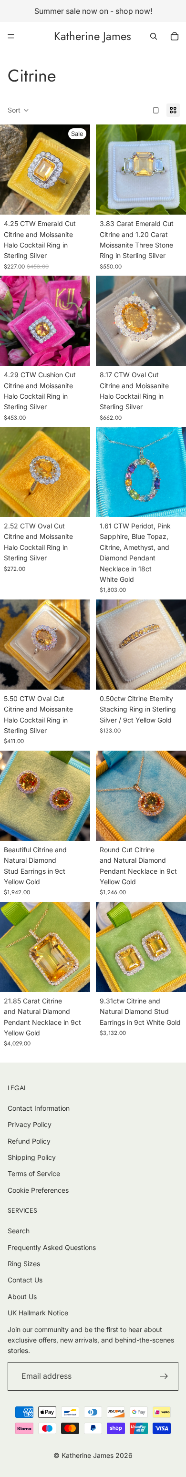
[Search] (153, 36)
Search (19, 1231)
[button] (18, 110)
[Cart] (174, 36)
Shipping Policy (32, 1157)
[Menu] (11, 36)
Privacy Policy (30, 1124)
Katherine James (88, 1455)
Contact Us (25, 1280)
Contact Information (39, 1108)
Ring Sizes (24, 1264)
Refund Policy (29, 1141)
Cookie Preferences (38, 1190)
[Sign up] (164, 1376)
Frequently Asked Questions (52, 1247)
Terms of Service (34, 1173)
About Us (22, 1296)
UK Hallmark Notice (38, 1313)
